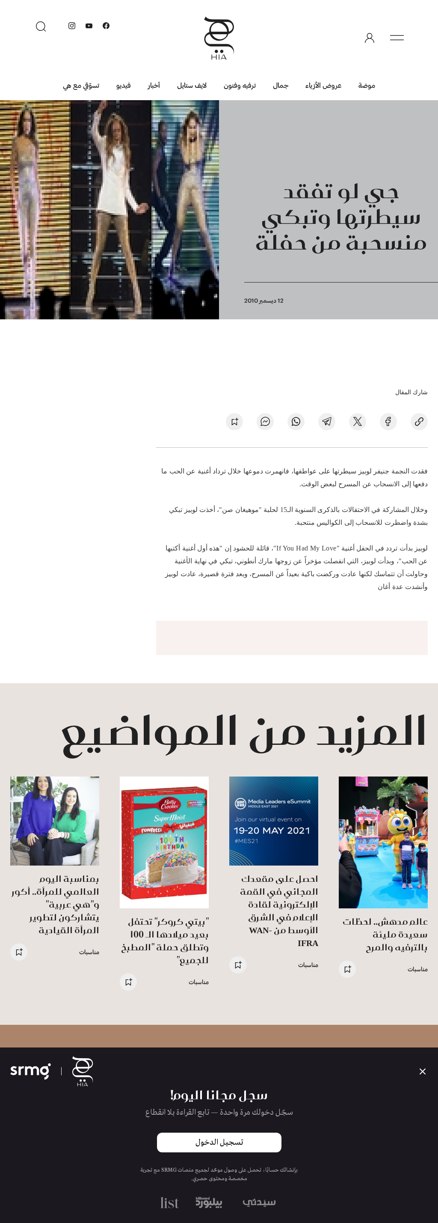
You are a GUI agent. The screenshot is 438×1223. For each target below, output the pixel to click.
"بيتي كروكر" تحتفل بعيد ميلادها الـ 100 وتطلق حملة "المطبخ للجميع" (165, 941)
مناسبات (418, 969)
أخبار (154, 85)
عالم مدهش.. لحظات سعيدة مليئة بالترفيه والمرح (385, 934)
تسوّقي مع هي (81, 85)
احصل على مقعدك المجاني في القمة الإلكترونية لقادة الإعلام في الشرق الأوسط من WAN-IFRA (279, 911)
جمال (280, 85)
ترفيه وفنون (240, 85)
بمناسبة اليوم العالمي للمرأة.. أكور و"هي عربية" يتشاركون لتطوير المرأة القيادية (55, 904)
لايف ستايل (192, 85)
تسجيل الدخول (219, 1142)
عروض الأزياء (323, 85)
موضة (366, 85)
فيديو (123, 85)
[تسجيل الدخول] (369, 38)
